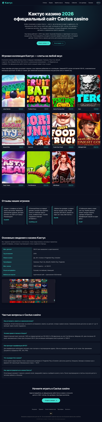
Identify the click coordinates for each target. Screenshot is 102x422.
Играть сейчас (43, 43)
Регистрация (57, 43)
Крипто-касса (59, 2)
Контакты (67, 409)
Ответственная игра (50, 409)
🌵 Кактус (7, 2)
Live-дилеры (82, 2)
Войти (98, 2)
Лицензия (34, 409)
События (74, 2)
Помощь (67, 2)
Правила (41, 409)
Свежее (90, 2)
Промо (51, 2)
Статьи (45, 2)
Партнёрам (60, 409)
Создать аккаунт (50, 400)
